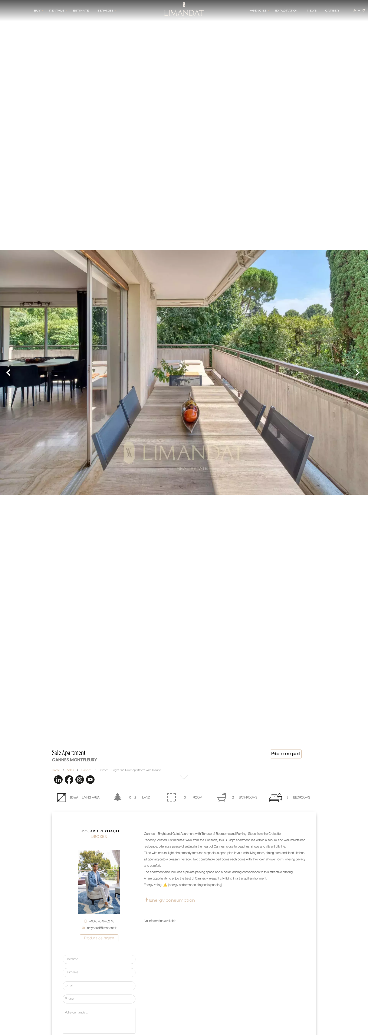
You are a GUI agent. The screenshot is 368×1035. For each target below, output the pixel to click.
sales (70, 770)
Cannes (86, 770)
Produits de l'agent (99, 938)
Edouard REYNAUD (99, 831)
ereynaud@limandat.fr (101, 928)
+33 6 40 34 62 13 (101, 921)
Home (56, 770)
